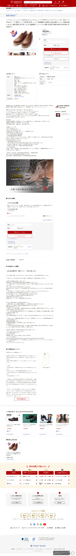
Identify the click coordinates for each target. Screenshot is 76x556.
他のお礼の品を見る (19, 96)
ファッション (14, 253)
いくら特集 (49, 476)
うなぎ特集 (41, 476)
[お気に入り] (72, 553)
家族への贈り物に (58, 483)
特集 (39, 5)
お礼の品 (10, 6)
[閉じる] (68, 552)
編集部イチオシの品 (26, 476)
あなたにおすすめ (33, 5)
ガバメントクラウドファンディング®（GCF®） (34, 527)
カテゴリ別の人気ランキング (12, 476)
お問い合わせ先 (48, 63)
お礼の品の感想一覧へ (48, 220)
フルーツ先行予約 (26, 483)
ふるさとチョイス (16, 527)
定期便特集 (49, 483)
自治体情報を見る (22, 399)
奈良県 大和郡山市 (10, 459)
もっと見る (67, 119)
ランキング (26, 5)
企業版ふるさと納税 (61, 527)
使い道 (45, 6)
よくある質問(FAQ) (38, 502)
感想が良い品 (9, 483)
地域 (19, 6)
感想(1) (9, 431)
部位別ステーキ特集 (41, 484)
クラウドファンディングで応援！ (61, 476)
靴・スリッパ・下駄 (23, 253)
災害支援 (51, 527)
